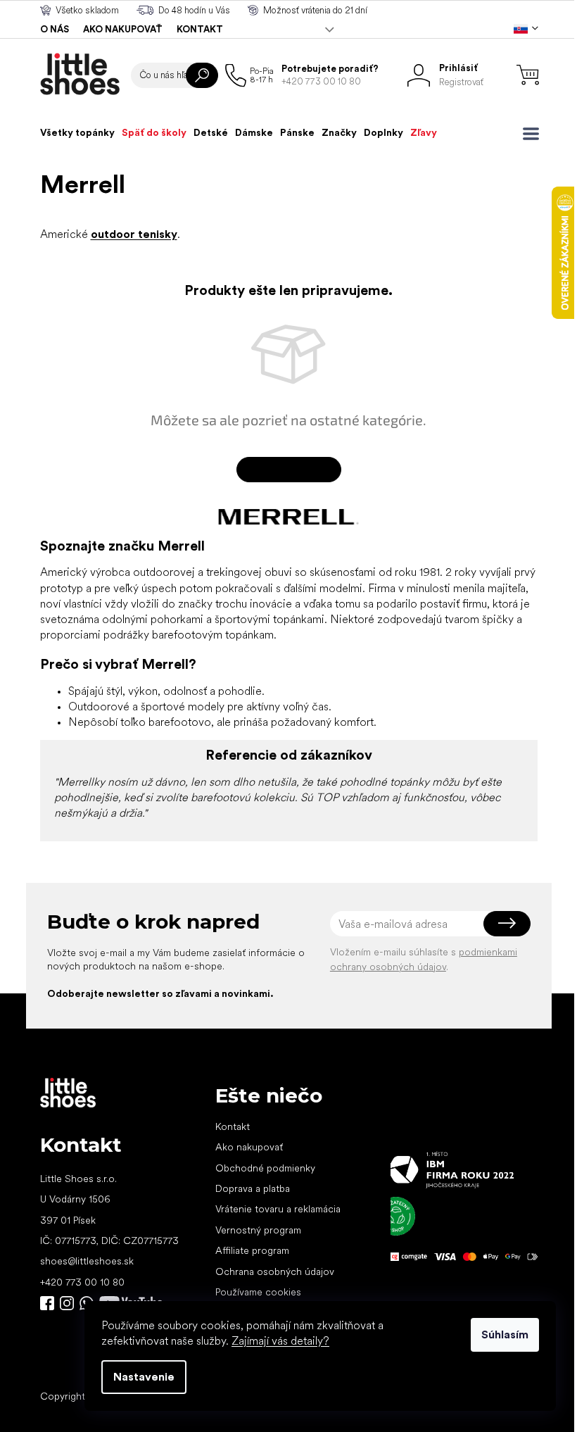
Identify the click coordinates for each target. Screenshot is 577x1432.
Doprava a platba (252, 1188)
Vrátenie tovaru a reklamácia (278, 1208)
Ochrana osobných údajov (274, 1271)
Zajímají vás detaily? (280, 1341)
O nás (54, 29)
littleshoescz (67, 1303)
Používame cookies (258, 1292)
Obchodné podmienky (265, 1168)
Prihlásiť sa (507, 923)
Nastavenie (144, 1376)
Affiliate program (252, 1250)
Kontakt (200, 29)
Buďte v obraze (47, 1303)
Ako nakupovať (123, 29)
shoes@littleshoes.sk (87, 1261)
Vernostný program (258, 1230)
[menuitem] (77, 132)
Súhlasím (504, 1334)
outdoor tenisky (134, 234)
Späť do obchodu (289, 469)
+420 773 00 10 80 (82, 1282)
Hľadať (202, 75)
